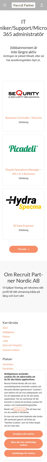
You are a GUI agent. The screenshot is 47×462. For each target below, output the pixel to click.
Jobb (5, 340)
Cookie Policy (20, 409)
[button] (41, 5)
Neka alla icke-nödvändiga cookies (23, 443)
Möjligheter (8, 332)
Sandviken (8, 364)
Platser (6, 336)
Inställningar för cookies (23, 453)
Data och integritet (12, 345)
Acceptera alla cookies (23, 434)
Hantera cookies (11, 350)
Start (5, 327)
